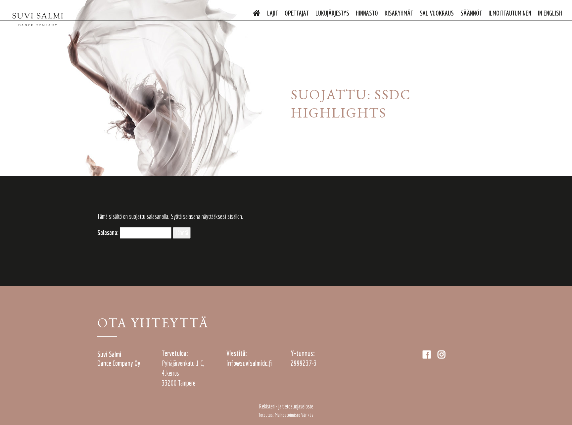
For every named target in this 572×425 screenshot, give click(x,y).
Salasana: (108, 232)
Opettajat (297, 13)
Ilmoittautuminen (510, 13)
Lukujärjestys (332, 13)
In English (550, 13)
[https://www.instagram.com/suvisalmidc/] (442, 354)
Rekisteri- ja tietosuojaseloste (286, 406)
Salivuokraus (437, 13)
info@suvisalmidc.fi (249, 363)
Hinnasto (367, 13)
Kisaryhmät (399, 13)
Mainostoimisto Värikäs (294, 415)
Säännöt (471, 13)
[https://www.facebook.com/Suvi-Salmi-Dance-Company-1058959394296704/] (427, 354)
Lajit (272, 13)
